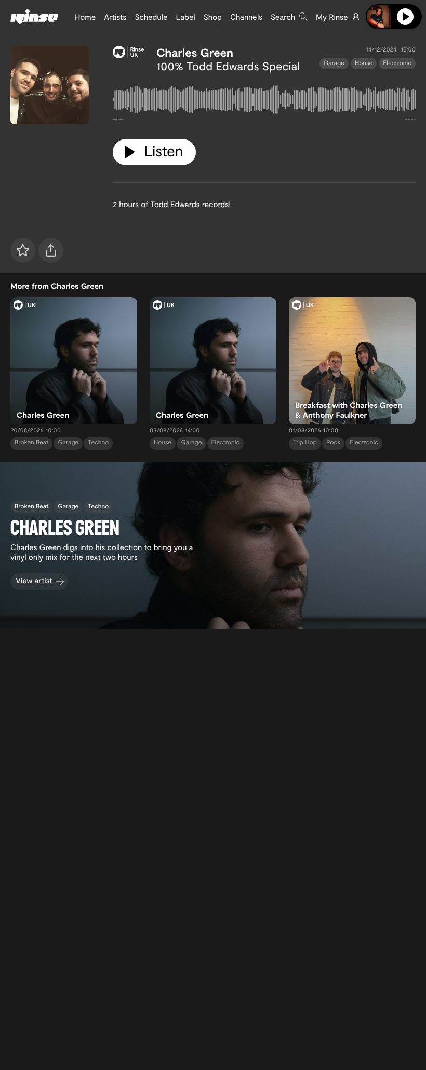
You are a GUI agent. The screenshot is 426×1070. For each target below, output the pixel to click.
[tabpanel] (264, 101)
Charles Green (194, 52)
